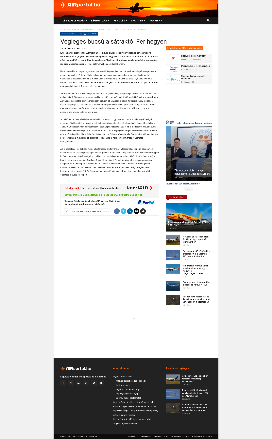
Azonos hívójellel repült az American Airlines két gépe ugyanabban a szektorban (196, 299)
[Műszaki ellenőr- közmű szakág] (173, 69)
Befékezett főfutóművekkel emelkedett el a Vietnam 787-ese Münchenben (196, 254)
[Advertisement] (136, 338)
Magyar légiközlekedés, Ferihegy (131, 380)
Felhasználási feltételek (180, 436)
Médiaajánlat (146, 436)
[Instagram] (71, 383)
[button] (208, 20)
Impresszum (133, 436)
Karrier (154, 20)
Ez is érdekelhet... (176, 197)
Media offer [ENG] (161, 436)
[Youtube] (101, 383)
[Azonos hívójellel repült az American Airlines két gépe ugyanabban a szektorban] (173, 300)
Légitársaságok (123, 385)
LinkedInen (125, 195)
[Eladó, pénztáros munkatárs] (173, 59)
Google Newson (91, 195)
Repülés (119, 20)
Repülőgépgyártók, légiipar (128, 393)
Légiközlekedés (73, 20)
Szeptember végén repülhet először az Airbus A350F (197, 283)
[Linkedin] (78, 383)
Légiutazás (99, 20)
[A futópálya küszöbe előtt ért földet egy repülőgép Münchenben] (173, 240)
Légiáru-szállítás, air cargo (128, 389)
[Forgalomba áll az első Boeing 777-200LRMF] (189, 217)
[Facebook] (63, 383)
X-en (140, 195)
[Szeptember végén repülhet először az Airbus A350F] (173, 286)
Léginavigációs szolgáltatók (128, 398)
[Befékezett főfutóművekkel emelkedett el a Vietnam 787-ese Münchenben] (173, 255)
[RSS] (86, 383)
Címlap (63, 29)
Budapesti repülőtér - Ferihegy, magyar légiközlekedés (90, 29)
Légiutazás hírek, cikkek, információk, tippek (133, 402)
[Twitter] (94, 383)
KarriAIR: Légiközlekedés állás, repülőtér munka (134, 406)
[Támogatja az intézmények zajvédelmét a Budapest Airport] (189, 153)
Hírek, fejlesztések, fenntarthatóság (193, 123)
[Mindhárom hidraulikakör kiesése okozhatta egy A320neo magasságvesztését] (173, 269)
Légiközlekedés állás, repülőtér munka (184, 48)
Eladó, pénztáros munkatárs (194, 56)
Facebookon (109, 195)
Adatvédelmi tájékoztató (202, 436)
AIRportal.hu (73, 48)
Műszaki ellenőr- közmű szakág (195, 66)
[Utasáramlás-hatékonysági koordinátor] (173, 79)
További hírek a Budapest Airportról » (183, 184)
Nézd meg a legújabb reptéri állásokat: (100, 188)
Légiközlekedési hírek (122, 376)
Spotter (137, 20)
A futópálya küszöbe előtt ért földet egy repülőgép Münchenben (196, 239)
